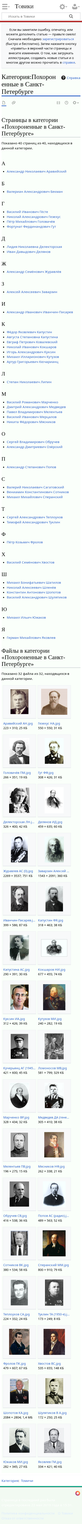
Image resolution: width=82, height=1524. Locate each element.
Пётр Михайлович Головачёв (31, 221)
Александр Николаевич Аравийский (36, 171)
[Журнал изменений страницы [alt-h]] (66, 103)
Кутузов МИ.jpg (50, 1019)
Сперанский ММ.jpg (53, 1265)
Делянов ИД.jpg (50, 822)
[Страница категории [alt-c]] (4, 103)
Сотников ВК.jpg (16, 1265)
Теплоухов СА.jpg (16, 1314)
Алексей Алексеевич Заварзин (32, 292)
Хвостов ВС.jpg (49, 1363)
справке (69, 62)
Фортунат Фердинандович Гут (31, 226)
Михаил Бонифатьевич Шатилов (34, 582)
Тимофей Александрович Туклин (33, 522)
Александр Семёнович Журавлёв (34, 271)
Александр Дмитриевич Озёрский (35, 447)
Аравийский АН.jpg (18, 723)
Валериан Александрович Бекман (35, 191)
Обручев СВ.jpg (15, 1216)
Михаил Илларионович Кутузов (33, 356)
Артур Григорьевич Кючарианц (32, 361)
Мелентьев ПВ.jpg (17, 1166)
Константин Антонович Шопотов (34, 592)
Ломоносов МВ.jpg (52, 1068)
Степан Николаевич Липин (29, 382)
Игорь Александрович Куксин (31, 352)
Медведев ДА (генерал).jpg (54, 1117)
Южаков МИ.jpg (15, 1462)
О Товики (65, 1513)
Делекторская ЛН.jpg (19, 822)
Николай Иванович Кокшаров (31, 347)
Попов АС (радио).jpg (54, 1216)
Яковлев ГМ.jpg (50, 1462)
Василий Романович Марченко (32, 402)
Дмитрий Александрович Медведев (36, 407)
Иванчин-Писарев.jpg (19, 920)
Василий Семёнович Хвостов (30, 562)
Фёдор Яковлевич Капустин (29, 332)
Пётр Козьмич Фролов (25, 542)
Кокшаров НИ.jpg (51, 969)
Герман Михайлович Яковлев (31, 637)
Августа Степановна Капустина (32, 337)
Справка (73, 78)
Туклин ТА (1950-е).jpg (54, 1314)
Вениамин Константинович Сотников (38, 492)
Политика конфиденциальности (28, 1513)
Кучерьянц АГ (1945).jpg (19, 1068)
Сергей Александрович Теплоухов (35, 517)
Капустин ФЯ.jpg (50, 920)
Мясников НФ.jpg (51, 1166)
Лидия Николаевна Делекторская (34, 246)
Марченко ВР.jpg (16, 1117)
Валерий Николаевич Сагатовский (35, 487)
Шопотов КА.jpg (15, 1413)
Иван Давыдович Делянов (29, 251)
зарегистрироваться (58, 39)
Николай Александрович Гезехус (34, 216)
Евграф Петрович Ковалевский (32, 342)
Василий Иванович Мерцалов (32, 417)
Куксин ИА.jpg (14, 1019)
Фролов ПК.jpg (14, 1363)
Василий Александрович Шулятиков (37, 597)
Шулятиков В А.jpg (52, 1413)
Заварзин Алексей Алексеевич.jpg (54, 871)
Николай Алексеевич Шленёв (31, 587)
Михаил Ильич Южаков (26, 617)
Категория (10, 1480)
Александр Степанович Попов (31, 467)
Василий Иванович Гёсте (27, 211)
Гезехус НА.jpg (49, 723)
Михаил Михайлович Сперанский (35, 497)
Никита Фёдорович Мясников (31, 422)
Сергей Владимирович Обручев (33, 442)
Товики (24, 6)
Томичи (27, 1480)
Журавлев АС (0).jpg (18, 871)
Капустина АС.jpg (16, 969)
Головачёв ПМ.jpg (17, 773)
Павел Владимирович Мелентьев (34, 412)
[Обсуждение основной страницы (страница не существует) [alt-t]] (13, 103)
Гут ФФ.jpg (46, 773)
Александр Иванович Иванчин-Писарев (40, 312)
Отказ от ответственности (23, 1518)
